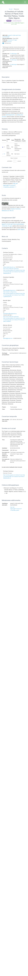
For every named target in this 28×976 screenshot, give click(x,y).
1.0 (4, 154)
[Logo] (3, 2)
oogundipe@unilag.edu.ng (9, 290)
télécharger (14, 53)
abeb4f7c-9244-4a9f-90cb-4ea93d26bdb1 (13, 224)
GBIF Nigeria (21, 229)
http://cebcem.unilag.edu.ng (9, 291)
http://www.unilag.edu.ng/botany (11, 268)
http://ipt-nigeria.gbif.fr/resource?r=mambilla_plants (16, 509)
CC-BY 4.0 (9, 41)
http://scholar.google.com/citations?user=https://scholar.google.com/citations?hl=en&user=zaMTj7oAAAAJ (14, 320)
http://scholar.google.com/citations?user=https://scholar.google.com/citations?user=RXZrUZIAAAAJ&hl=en (14, 272)
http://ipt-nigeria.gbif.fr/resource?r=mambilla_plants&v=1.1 (10, 185)
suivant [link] (19, 161)
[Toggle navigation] (25, 2)
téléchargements (10, 115)
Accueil (10, 9)
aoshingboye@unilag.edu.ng (9, 313)
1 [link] (14, 161)
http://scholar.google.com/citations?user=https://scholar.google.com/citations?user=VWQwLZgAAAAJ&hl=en (14, 295)
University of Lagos (12, 40)
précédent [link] (9, 161)
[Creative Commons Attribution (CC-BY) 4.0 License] (5, 203)
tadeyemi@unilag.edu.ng (9, 267)
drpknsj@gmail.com (7, 338)
